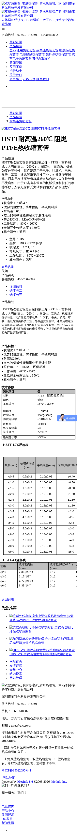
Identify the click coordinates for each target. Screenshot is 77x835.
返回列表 (8, 599)
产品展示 (15, 117)
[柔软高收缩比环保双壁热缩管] (31, 627)
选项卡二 (15, 290)
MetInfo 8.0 (25, 781)
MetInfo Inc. (59, 781)
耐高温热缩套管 (20, 121)
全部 (12, 50)
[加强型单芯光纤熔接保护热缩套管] (35, 638)
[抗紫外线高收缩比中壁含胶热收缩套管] (38, 616)
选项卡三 (15, 294)
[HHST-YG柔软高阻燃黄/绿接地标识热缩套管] (42, 650)
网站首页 (15, 42)
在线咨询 (8, 267)
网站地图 (9, 777)
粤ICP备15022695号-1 (16, 770)
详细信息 (15, 286)
